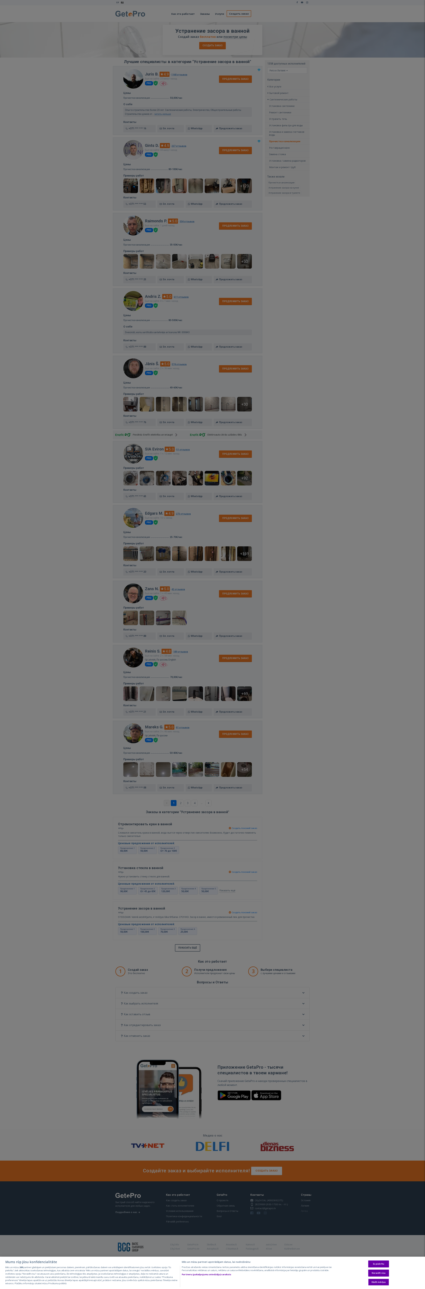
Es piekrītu (378, 1263)
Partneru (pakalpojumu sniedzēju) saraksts (206, 1274)
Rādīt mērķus (379, 1282)
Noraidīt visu (379, 1272)
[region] (212, 1273)
